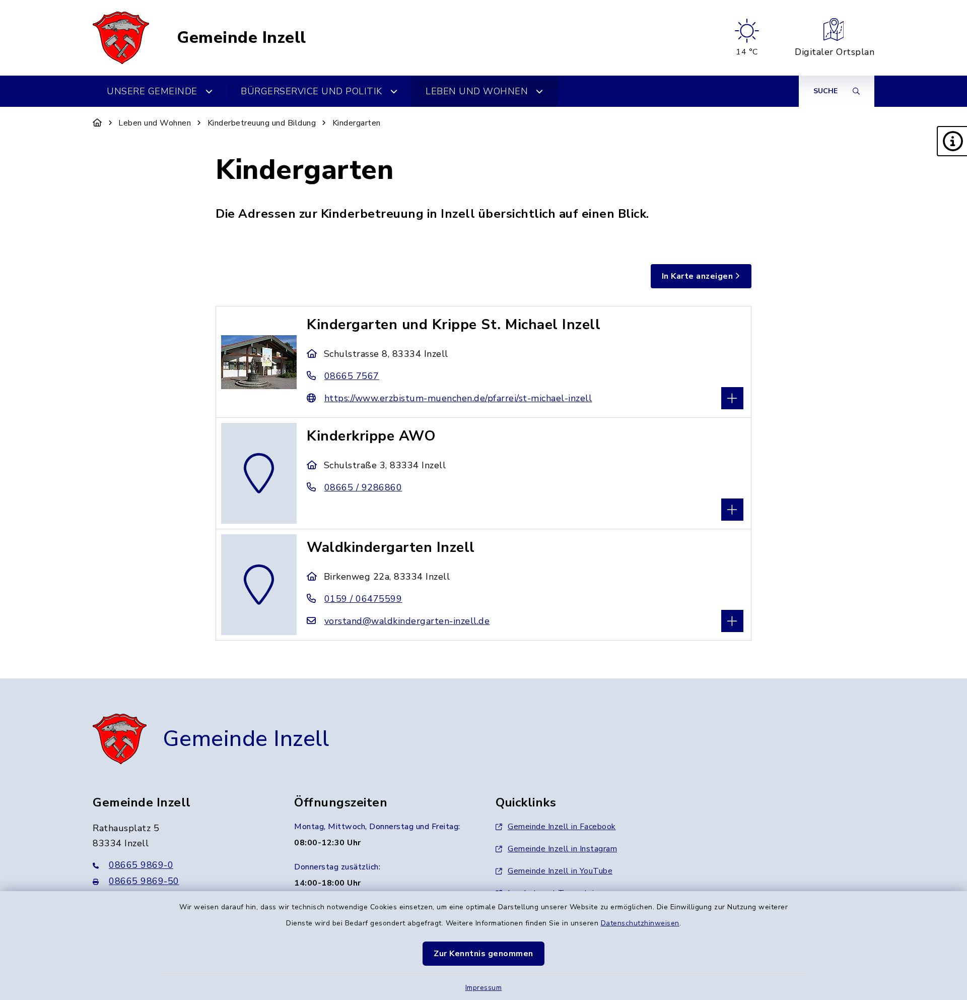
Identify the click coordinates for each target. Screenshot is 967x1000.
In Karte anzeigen (697, 276)
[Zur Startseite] (97, 123)
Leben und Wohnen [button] (477, 91)
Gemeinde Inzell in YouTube (560, 871)
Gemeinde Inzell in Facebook (562, 826)
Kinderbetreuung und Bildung (262, 123)
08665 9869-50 (144, 881)
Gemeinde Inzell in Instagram (562, 848)
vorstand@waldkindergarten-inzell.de (407, 621)
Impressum (483, 987)
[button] (952, 141)
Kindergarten (356, 123)
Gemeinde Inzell (241, 37)
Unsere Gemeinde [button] (152, 91)
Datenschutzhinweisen (640, 923)
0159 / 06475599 (363, 599)
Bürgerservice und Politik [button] (311, 91)
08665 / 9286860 (363, 487)
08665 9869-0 (141, 865)
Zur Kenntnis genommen (483, 953)
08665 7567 (351, 376)
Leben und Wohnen (154, 123)
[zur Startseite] (121, 38)
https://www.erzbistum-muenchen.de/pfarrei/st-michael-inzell (458, 398)
